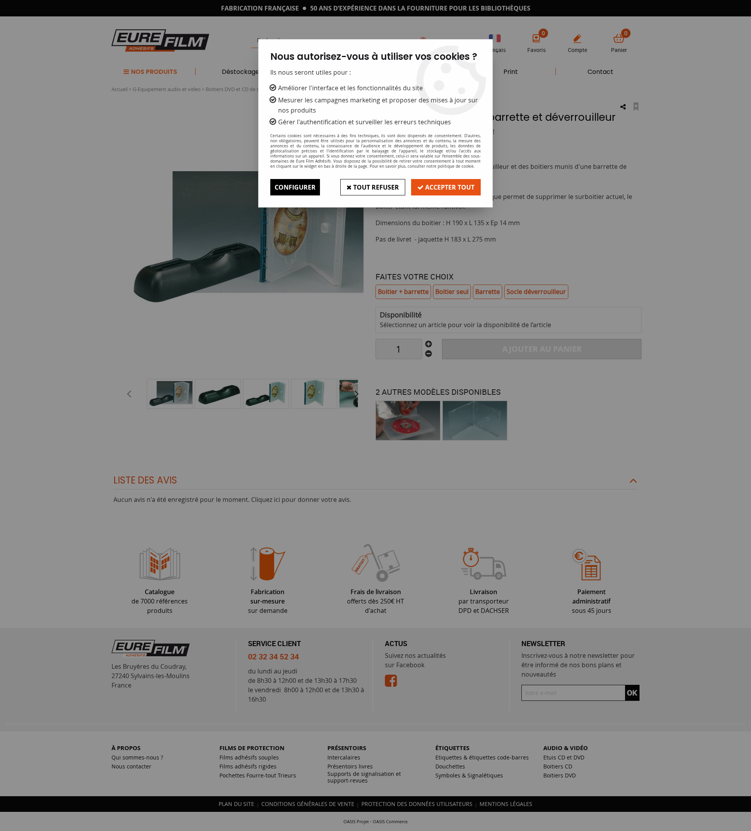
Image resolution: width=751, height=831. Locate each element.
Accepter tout (449, 187)
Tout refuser (375, 187)
